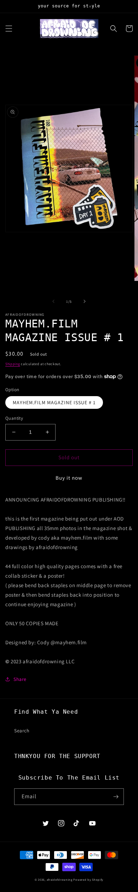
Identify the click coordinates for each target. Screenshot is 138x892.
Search (22, 730)
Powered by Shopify (88, 879)
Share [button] (20, 679)
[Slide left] (53, 301)
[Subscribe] (115, 796)
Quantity (14, 418)
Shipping (12, 364)
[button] (9, 28)
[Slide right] (84, 301)
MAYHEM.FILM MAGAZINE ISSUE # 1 (54, 402)
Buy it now (69, 477)
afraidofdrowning (60, 879)
